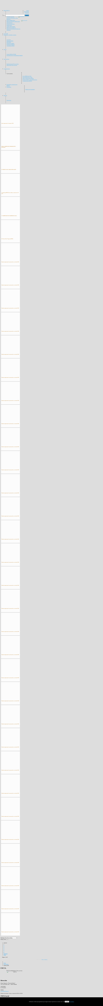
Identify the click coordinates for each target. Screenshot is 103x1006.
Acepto (66, 1001)
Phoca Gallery (44, 959)
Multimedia (6, 964)
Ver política (71, 1001)
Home (5, 963)
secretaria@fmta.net (5, 991)
